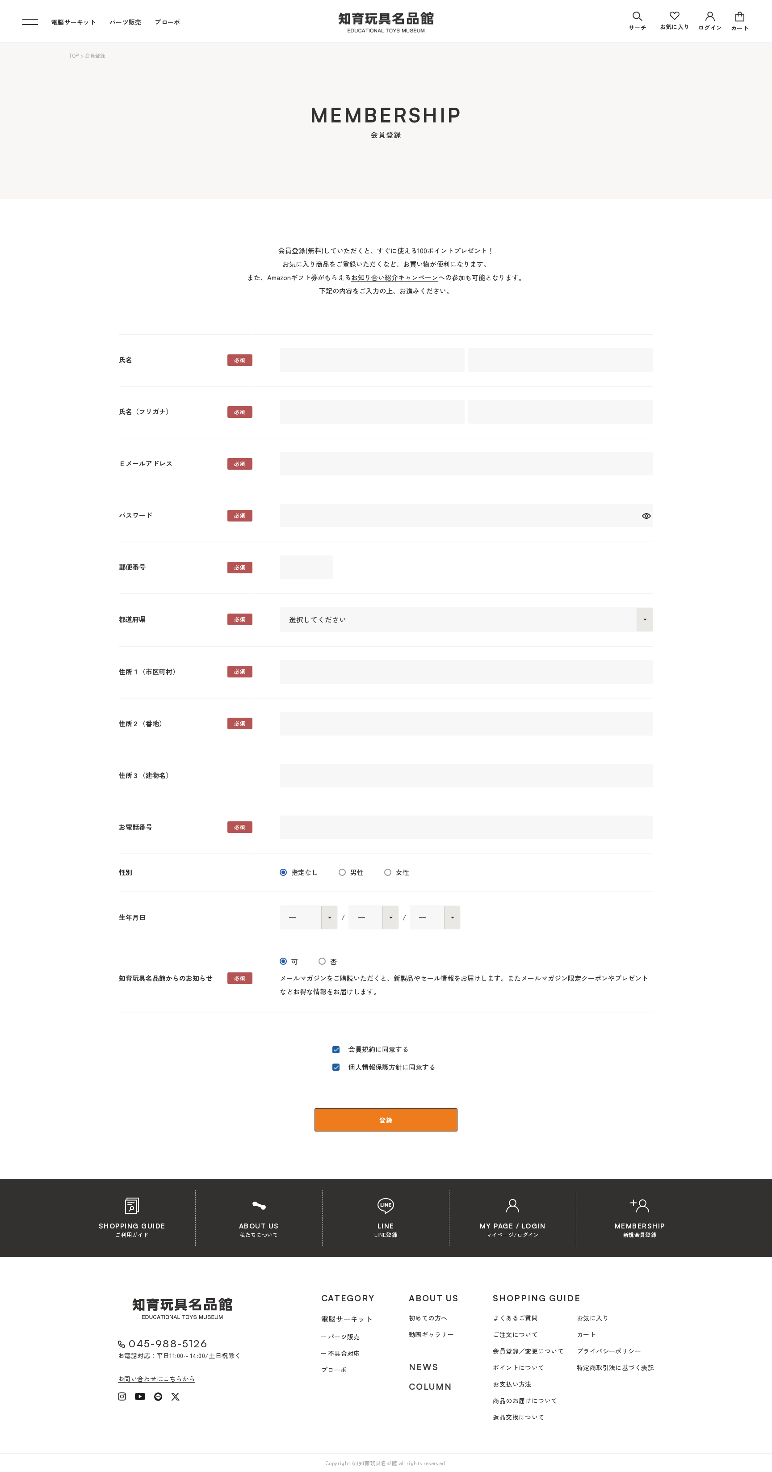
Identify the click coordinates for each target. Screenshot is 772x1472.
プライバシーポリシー (609, 1350)
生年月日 (132, 917)
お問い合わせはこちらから (156, 1378)
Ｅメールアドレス (145, 463)
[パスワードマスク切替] (646, 515)
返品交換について (518, 1417)
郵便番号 (132, 567)
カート (586, 1334)
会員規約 (361, 1049)
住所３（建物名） (145, 775)
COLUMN (430, 1386)
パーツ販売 (125, 21)
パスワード (135, 515)
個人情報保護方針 (375, 1067)
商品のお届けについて (525, 1400)
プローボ (167, 21)
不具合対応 (344, 1353)
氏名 (125, 359)
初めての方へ (428, 1317)
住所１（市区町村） (149, 671)
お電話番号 (135, 827)
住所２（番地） (142, 723)
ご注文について (515, 1334)
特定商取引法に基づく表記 (615, 1367)
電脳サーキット (73, 21)
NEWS (424, 1367)
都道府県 (132, 619)
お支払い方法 (512, 1383)
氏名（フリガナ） (145, 411)
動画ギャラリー (431, 1334)
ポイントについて (518, 1367)
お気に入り (593, 1317)
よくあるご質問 (515, 1317)
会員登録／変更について (528, 1350)
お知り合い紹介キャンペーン (394, 277)
